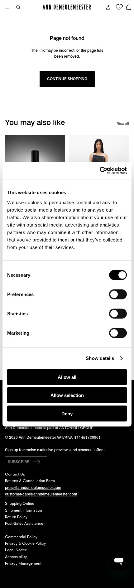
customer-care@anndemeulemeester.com (41, 494)
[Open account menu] (108, 7)
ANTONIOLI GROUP (76, 428)
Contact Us (15, 474)
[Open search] (18, 7)
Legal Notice (16, 550)
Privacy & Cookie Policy (25, 544)
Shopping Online (19, 504)
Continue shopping (67, 79)
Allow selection (67, 395)
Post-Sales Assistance (24, 524)
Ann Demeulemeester (37, 437)
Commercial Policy (21, 537)
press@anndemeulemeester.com (33, 488)
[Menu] (7, 7)
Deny (67, 413)
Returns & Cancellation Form (30, 481)
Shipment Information (23, 511)
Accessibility (16, 557)
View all (123, 123)
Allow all (67, 377)
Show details (100, 358)
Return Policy (16, 517)
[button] (26, 462)
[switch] (118, 294)
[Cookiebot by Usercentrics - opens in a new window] (99, 170)
